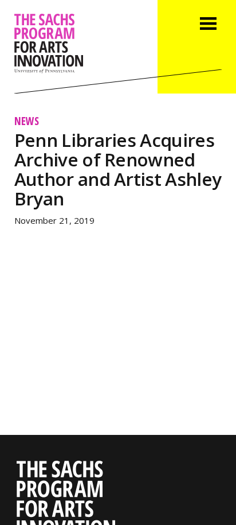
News (26, 121)
